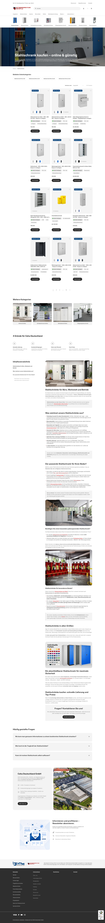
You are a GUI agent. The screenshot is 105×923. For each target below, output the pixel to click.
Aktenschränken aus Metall (61, 591)
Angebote (15, 14)
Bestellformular (82, 3)
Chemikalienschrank (57, 215)
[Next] (95, 21)
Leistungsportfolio (37, 877)
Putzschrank (56, 601)
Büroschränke (16, 877)
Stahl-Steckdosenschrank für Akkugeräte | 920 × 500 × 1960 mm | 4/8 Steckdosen (40, 217)
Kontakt (90, 3)
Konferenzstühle (17, 891)
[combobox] (58, 8)
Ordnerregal (16, 880)
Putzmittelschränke (17, 889)
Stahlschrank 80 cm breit (49, 78)
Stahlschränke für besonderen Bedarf (23, 382)
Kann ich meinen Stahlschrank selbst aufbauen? (32, 755)
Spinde (63, 616)
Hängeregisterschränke (56, 484)
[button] (62, 14)
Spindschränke (16, 906)
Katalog (35, 886)
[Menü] (103, 911)
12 (66, 289)
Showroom (73, 3)
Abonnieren (81, 842)
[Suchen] (77, 8)
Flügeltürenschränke (18, 883)
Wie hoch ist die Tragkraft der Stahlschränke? (31, 746)
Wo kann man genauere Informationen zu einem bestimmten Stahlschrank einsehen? (45, 736)
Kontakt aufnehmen (68, 717)
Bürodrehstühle (16, 894)
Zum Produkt (35, 131)
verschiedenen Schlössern (66, 678)
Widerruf (56, 886)
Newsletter (35, 897)
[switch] (101, 918)
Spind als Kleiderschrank (19, 903)
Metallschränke (16, 886)
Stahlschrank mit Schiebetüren (60, 534)
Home (14, 68)
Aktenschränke (16, 897)
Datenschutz (56, 877)
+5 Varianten (55, 211)
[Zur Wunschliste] (87, 8)
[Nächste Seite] (69, 290)
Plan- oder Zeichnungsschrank (60, 473)
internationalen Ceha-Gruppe (61, 403)
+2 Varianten (83, 161)
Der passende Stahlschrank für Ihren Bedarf (24, 374)
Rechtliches (56, 872)
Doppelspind (16, 900)
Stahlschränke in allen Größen (20, 386)
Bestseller (15, 872)
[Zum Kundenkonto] (83, 8)
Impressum (56, 874)
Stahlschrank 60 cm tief (34, 78)
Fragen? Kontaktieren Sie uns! (20, 399)
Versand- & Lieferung (58, 883)
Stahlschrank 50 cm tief (19, 78)
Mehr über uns (22, 803)
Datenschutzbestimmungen (58, 847)
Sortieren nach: (68, 85)
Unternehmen (36, 872)
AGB (54, 880)
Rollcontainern (77, 480)
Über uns (35, 874)
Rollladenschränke (78, 538)
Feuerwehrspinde (61, 606)
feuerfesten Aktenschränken (59, 433)
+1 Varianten (65, 112)
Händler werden (37, 883)
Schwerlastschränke (51, 428)
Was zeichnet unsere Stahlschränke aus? (23, 371)
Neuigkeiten (36, 880)
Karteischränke (60, 475)
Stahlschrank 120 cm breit (64, 78)
